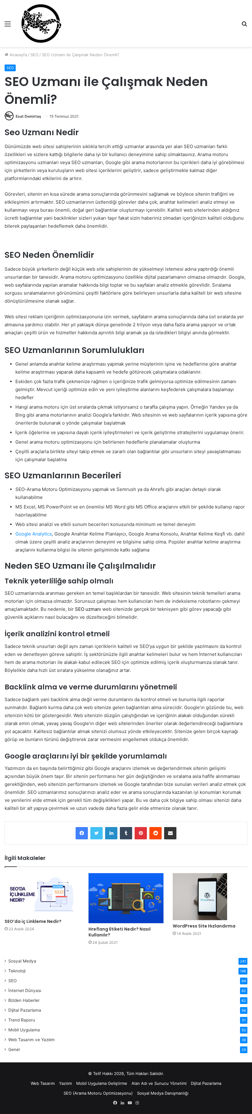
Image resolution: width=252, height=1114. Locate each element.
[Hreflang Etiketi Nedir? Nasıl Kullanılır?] (126, 898)
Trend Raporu (21, 1020)
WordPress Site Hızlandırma (204, 926)
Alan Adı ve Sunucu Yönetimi (159, 1083)
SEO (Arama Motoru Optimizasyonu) (98, 1093)
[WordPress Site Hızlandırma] (210, 896)
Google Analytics (33, 534)
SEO (34, 54)
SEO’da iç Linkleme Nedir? (33, 921)
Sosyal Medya (22, 961)
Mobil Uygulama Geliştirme (101, 1083)
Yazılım (65, 1083)
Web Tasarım (43, 1083)
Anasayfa (17, 54)
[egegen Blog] (41, 23)
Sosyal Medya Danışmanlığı (162, 1093)
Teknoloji (17, 970)
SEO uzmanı (88, 609)
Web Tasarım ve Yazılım (31, 1039)
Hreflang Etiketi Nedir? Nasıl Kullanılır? (120, 932)
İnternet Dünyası (24, 990)
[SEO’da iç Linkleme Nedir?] (42, 894)
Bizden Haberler (24, 1000)
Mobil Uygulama (24, 1029)
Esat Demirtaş (28, 116)
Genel (14, 1049)
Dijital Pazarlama (24, 1010)
